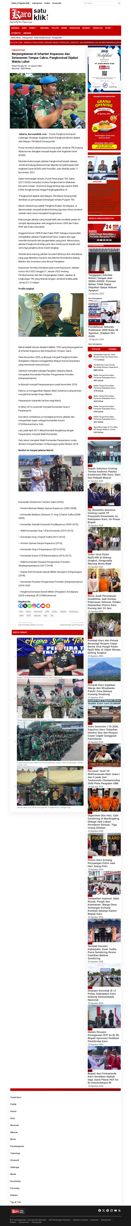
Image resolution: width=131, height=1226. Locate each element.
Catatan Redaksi (96, 272)
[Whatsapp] (14, 154)
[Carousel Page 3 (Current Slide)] (104, 240)
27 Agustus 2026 (95, 481)
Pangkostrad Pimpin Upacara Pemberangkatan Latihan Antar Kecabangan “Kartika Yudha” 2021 (50, 764)
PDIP (29, 616)
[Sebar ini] (14, 135)
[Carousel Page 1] (98, 240)
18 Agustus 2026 (96, 339)
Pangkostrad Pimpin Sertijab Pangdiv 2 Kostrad (36, 720)
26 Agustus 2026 (95, 197)
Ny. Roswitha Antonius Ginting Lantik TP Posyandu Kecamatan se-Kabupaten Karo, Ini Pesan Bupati (104, 516)
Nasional (15, 68)
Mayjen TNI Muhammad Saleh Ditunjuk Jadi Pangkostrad (39, 677)
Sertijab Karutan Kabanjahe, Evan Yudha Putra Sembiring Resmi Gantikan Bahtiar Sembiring (102, 952)
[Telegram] (38, 606)
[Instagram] (34, 606)
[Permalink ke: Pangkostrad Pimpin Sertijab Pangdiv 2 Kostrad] (50, 699)
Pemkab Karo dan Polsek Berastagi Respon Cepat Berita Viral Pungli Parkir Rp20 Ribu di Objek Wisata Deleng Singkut (106, 366)
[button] (119, 3)
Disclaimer (94, 1220)
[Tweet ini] (14, 141)
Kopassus (73, 612)
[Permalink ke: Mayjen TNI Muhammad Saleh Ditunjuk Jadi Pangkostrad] (50, 657)
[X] (25, 606)
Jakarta (63, 612)
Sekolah (37, 616)
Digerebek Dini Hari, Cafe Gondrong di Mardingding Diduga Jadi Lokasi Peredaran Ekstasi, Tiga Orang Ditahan (103, 821)
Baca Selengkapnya (94, 214)
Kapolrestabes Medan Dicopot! (30, 624)
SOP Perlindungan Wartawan (59, 1220)
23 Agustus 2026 (95, 831)
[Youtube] (43, 606)
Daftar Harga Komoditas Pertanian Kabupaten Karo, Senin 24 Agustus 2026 (105, 376)
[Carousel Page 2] (101, 240)
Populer (96, 349)
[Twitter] (103, 1210)
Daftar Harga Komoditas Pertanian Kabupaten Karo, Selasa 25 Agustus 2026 (105, 407)
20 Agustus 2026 (95, 917)
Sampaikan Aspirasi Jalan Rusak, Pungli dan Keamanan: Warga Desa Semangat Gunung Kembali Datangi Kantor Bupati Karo (106, 356)
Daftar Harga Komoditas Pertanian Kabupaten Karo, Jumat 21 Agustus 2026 (105, 418)
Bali (21, 612)
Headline (97, 182)
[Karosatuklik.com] (29, 16)
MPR (22, 616)
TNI (51, 616)
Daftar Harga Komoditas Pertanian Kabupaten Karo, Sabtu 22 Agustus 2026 (103, 235)
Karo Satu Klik (33, 1220)
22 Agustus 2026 (96, 294)
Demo (28, 612)
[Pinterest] (107, 1210)
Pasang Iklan (37, 1222)
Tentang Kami (106, 1220)
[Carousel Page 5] (110, 240)
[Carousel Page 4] (107, 240)
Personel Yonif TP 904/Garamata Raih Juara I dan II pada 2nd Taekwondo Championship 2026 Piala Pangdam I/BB (104, 777)
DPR (47, 612)
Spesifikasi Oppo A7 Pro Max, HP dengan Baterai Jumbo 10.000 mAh (106, 428)
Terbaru (112, 349)
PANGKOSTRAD (18, 50)
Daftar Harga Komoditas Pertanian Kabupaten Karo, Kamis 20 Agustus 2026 (105, 387)
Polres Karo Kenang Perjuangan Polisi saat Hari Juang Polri (101, 863)
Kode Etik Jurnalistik (80, 1220)
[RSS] (119, 1210)
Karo (90, 466)
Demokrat (38, 612)
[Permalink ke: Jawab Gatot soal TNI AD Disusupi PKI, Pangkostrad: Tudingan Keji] (50, 786)
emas (54, 612)
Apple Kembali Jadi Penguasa (71, 624)
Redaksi (13, 1222)
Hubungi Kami (24, 1222)
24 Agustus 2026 (95, 611)
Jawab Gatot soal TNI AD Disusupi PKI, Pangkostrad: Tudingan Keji (43, 807)
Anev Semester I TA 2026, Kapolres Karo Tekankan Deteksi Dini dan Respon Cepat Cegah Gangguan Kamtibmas (103, 732)
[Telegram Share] (14, 147)
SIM (45, 616)
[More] (48, 606)
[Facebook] (20, 606)
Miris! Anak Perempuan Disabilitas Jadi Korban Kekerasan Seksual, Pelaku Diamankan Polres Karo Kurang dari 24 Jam (104, 602)
